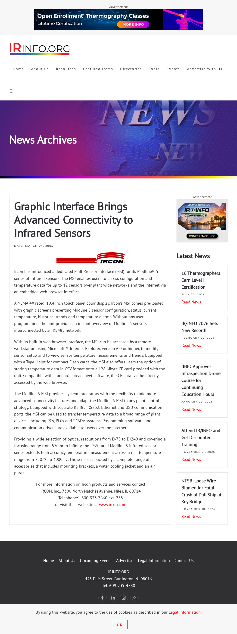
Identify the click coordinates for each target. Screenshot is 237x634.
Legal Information (154, 560)
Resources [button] (66, 68)
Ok (120, 624)
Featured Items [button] (98, 68)
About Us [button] (40, 68)
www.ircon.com (112, 504)
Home (18, 68)
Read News (191, 302)
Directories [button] (131, 68)
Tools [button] (154, 68)
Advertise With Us (204, 68)
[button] (11, 91)
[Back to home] (39, 48)
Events (173, 68)
